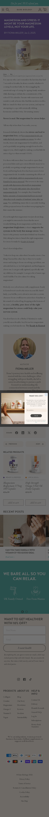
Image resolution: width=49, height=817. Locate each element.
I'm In (36, 416)
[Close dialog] (46, 394)
